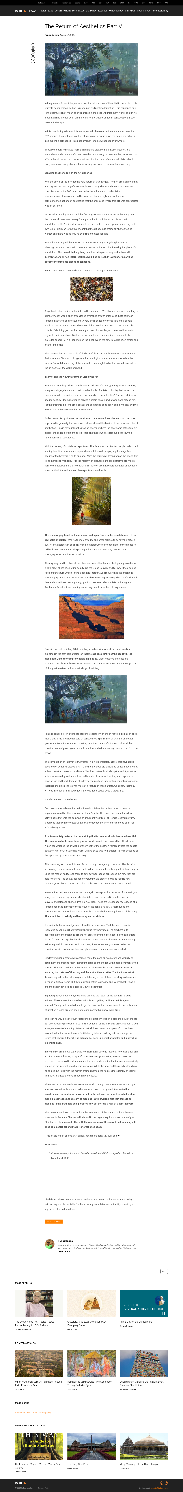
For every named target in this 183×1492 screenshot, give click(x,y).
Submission (159, 11)
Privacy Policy (43, 1488)
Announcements (117, 11)
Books (77, 3)
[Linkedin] (33, 61)
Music (34, 1412)
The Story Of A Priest (78, 1464)
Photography (45, 1412)
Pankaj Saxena (65, 1241)
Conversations (63, 11)
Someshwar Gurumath (128, 1389)
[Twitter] (33, 56)
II (105, 1135)
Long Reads (78, 11)
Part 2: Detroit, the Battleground (136, 1321)
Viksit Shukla (72, 1389)
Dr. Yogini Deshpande (23, 1329)
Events (55, 3)
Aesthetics (20, 1412)
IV (111, 1135)
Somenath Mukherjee (127, 1326)
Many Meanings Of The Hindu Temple (139, 1464)
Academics (66, 3)
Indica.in (41, 3)
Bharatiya (91, 11)
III (108, 1135)
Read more (64, 1251)
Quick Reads (46, 11)
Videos (140, 11)
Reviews (131, 11)
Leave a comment (53, 1221)
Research (102, 11)
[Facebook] (33, 50)
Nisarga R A (19, 1389)
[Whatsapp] (33, 45)
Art (28, 1412)
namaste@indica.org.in (159, 1488)
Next (164, 1271)
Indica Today (72, 1329)
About (148, 11)
